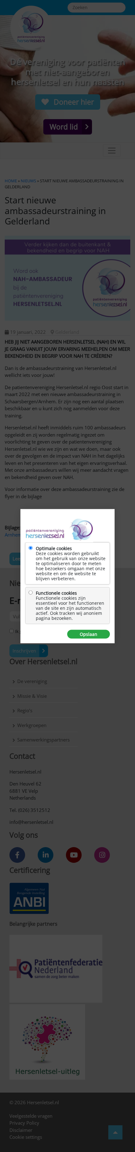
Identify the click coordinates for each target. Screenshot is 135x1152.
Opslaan (88, 634)
